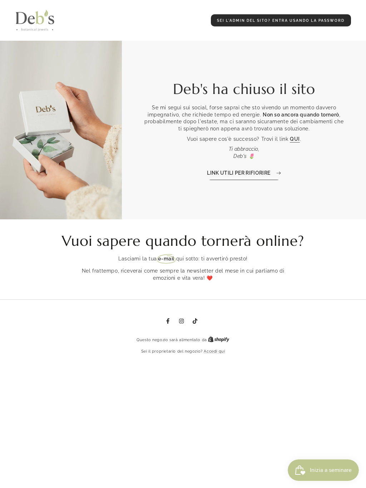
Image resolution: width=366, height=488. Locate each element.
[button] (281, 20)
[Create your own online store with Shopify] (218, 340)
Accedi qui (214, 351)
